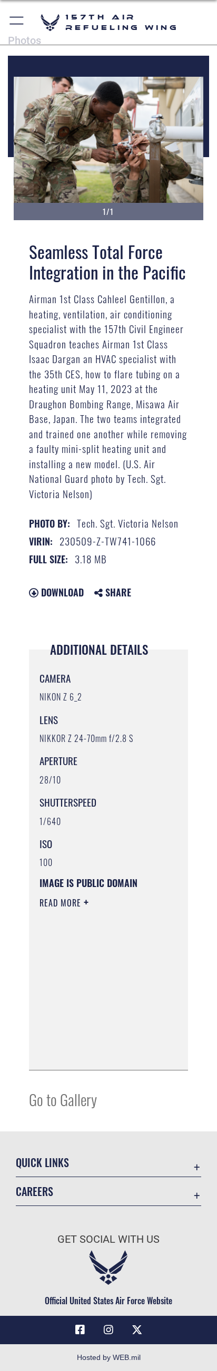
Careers (34, 1191)
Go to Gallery (63, 1099)
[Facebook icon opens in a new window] (80, 1330)
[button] (17, 22)
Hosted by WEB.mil (109, 1357)
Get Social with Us (108, 1239)
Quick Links (42, 1162)
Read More (62, 902)
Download (61, 592)
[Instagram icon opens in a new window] (108, 1330)
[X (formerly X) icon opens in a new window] (137, 1330)
